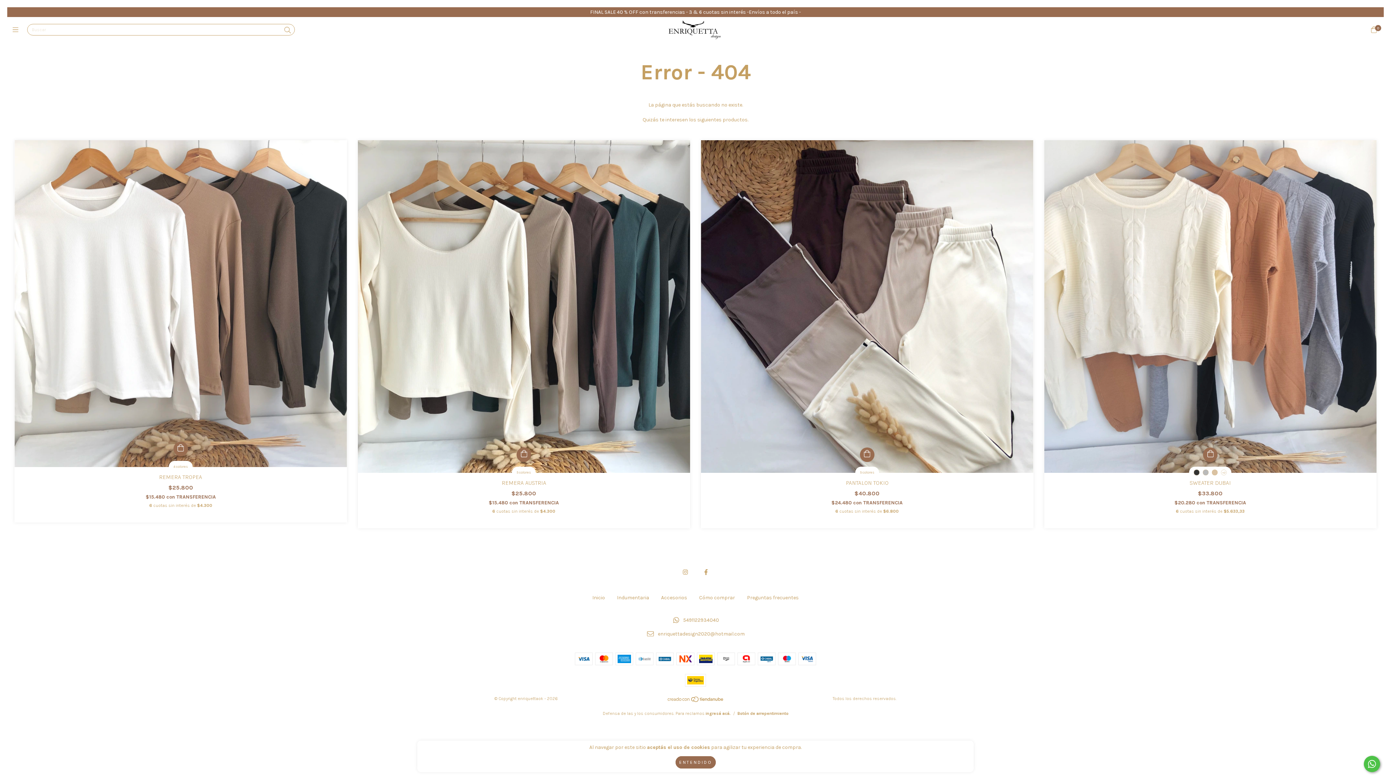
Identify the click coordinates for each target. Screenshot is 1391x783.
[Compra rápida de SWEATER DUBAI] (1210, 454)
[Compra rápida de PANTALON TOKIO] (867, 454)
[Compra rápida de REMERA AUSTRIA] (524, 454)
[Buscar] (287, 30)
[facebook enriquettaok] (706, 572)
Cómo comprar (717, 598)
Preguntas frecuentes (773, 598)
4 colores (181, 467)
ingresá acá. (718, 713)
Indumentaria (633, 598)
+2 (1223, 472)
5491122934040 (701, 620)
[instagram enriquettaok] (685, 572)
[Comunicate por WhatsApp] (1372, 764)
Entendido (695, 762)
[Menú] (17, 30)
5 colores (524, 472)
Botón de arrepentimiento (763, 713)
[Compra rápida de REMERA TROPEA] (181, 449)
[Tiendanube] (696, 701)
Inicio (598, 598)
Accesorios (674, 598)
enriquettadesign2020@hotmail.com (701, 634)
